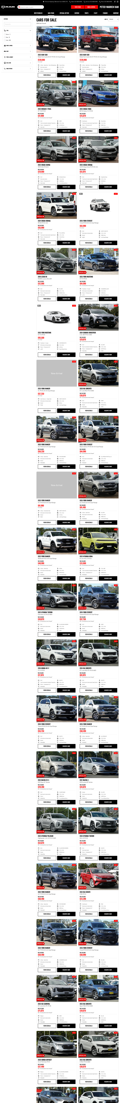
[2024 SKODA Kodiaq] (57, 205)
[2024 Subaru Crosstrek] (98, 317)
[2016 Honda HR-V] (57, 652)
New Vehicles (38, 13)
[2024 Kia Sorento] (98, 652)
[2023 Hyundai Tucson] (57, 597)
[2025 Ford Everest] (98, 205)
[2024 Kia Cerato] (98, 876)
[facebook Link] (115, 2)
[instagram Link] (117, 2)
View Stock (78, 7)
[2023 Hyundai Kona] (98, 541)
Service (77, 13)
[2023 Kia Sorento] (98, 988)
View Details (47, 75)
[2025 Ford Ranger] (57, 373)
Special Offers (64, 13)
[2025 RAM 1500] (57, 39)
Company (116, 13)
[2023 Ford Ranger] (57, 541)
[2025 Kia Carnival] (57, 988)
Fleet (95, 13)
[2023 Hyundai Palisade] (57, 820)
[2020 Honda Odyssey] (57, 1044)
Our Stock (51, 13)
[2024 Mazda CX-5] (57, 764)
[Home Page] (8, 7)
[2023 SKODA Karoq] (57, 149)
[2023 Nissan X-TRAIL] (57, 93)
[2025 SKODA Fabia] (98, 93)
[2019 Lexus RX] (57, 261)
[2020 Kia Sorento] (98, 373)
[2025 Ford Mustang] (98, 261)
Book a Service (91, 7)
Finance (105, 13)
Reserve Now (66, 75)
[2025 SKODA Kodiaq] (98, 149)
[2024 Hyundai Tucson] (98, 820)
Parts (86, 13)
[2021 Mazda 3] (98, 764)
